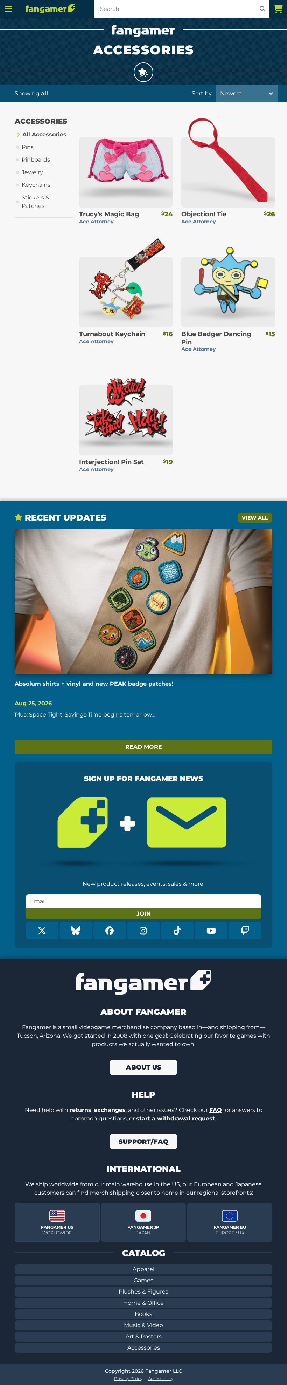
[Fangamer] (50, 9)
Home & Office (143, 1302)
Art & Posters (144, 1336)
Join (143, 913)
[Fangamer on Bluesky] (76, 930)
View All (255, 518)
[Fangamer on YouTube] (211, 930)
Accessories (143, 1347)
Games (143, 1280)
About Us (143, 1067)
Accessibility (160, 1378)
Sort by (202, 93)
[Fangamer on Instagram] (143, 930)
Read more (143, 747)
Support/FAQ (143, 1142)
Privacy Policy (128, 1378)
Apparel (143, 1269)
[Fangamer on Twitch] (245, 930)
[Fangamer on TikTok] (177, 930)
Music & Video (143, 1325)
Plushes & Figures (143, 1291)
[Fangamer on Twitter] (42, 930)
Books (143, 1314)
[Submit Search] (262, 9)
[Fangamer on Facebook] (109, 930)
